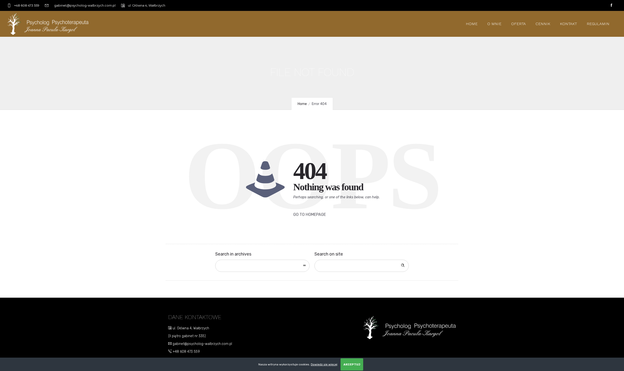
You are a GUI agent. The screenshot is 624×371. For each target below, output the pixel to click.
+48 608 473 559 (186, 352)
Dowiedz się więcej (324, 364)
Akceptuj (351, 364)
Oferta (518, 23)
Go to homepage (309, 214)
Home (472, 23)
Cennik (543, 23)
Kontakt (568, 23)
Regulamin (598, 23)
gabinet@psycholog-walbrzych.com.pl (202, 344)
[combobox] (262, 266)
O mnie (494, 23)
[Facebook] (611, 5)
